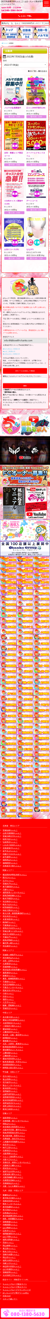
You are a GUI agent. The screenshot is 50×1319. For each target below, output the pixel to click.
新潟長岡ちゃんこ (10, 1088)
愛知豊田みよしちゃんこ (13, 1049)
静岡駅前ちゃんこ (10, 1038)
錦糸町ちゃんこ (9, 922)
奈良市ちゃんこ (9, 1144)
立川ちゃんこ (8, 880)
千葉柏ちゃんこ (9, 981)
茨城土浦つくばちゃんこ (13, 931)
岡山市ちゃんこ (9, 1257)
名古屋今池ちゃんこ (11, 1017)
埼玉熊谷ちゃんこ (10, 901)
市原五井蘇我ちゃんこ (12, 984)
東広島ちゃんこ (9, 1248)
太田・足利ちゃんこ (11, 960)
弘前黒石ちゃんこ (10, 842)
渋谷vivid (7, 1296)
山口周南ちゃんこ (10, 1227)
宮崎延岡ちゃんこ (10, 1272)
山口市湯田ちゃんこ (11, 1269)
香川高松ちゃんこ (10, 1209)
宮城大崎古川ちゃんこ (12, 836)
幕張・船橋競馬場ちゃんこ (14, 978)
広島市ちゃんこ (9, 1230)
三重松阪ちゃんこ (10, 1052)
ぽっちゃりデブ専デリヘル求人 (16, 1293)
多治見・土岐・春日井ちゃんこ (16, 1035)
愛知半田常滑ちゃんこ (12, 1058)
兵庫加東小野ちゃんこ (12, 1174)
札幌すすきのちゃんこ (12, 854)
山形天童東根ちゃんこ (12, 833)
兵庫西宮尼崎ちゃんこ (12, 1180)
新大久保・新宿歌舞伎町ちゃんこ (17, 913)
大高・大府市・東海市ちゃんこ (16, 1043)
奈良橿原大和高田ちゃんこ (14, 1126)
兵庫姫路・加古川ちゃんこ (14, 1138)
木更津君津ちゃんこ (11, 919)
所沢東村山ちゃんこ (11, 957)
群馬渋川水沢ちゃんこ (12, 928)
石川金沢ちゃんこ (10, 1082)
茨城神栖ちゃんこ (10, 966)
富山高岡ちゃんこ (10, 1079)
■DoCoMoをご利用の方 (11, 349)
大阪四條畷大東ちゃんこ (13, 1177)
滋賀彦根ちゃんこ (10, 1117)
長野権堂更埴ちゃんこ (12, 1097)
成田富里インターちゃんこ (14, 892)
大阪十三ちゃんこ (10, 1159)
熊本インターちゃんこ (12, 1203)
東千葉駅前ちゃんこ (11, 886)
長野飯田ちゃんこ (10, 1091)
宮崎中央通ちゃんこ (11, 1254)
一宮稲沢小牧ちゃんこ (12, 1026)
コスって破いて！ (10, 1299)
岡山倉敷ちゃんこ (10, 1245)
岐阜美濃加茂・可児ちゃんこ (15, 1061)
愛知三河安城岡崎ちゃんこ (14, 1020)
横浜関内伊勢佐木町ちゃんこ (15, 874)
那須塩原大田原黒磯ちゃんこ (15, 969)
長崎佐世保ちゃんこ (11, 1201)
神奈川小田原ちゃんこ (12, 934)
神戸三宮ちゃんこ (10, 1147)
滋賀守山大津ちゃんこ (12, 1171)
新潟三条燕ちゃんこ (11, 1109)
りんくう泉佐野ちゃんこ (13, 1156)
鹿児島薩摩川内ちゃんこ (13, 1215)
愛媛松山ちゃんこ (10, 1195)
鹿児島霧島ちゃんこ (11, 1207)
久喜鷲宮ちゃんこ (10, 963)
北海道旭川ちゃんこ (11, 848)
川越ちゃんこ (8, 889)
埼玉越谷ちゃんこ (10, 946)
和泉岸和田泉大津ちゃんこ (14, 1132)
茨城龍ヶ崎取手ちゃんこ (13, 954)
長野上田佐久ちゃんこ (12, 1106)
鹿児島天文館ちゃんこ (12, 1198)
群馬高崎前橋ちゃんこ (12, 895)
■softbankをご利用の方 (11, 354)
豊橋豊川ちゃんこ (10, 1040)
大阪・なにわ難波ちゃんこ (14, 1186)
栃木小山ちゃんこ (10, 904)
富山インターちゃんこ (12, 1085)
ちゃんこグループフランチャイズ (17, 1290)
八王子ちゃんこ (9, 1002)
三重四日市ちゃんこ (11, 1032)
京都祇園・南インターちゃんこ (16, 1120)
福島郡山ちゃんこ (10, 860)
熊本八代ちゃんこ (10, 1251)
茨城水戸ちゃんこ (10, 883)
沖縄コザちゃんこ (10, 1263)
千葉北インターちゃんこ (13, 987)
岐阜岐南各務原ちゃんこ (13, 1046)
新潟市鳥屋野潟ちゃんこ (13, 1100)
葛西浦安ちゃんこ (10, 972)
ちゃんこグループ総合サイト (15, 1284)
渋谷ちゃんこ (8, 996)
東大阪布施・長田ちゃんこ (14, 1135)
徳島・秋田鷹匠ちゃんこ (13, 1218)
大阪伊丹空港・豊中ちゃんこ (15, 1129)
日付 (5, 60)
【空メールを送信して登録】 (25, 371)
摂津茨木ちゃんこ (10, 1168)
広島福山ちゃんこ (10, 1213)
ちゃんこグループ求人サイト (15, 1287)
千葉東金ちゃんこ (10, 925)
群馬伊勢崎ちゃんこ (11, 940)
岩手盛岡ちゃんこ (10, 857)
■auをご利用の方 (9, 351)
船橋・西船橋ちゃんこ (12, 1005)
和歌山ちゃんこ (9, 1123)
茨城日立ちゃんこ (10, 1008)
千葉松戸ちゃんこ (10, 937)
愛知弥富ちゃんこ (10, 1029)
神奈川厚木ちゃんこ (11, 910)
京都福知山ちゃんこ (11, 1183)
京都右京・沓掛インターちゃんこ (17, 1162)
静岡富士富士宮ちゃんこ (13, 1067)
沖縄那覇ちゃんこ (10, 1224)
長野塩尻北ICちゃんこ (12, 1103)
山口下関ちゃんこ (10, 1236)
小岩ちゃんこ (8, 993)
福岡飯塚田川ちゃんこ (12, 1233)
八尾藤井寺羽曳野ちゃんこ (14, 1141)
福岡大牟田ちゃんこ (11, 1260)
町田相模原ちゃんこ (11, 907)
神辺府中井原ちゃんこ (12, 1266)
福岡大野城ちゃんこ (11, 1239)
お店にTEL (26, 16)
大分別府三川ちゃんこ (12, 1275)
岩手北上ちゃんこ (10, 851)
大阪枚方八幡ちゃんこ (12, 1165)
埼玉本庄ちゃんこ (10, 916)
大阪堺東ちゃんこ (10, 1153)
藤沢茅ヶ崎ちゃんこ (11, 943)
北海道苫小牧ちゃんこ (12, 866)
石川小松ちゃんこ (10, 1076)
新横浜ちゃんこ (9, 975)
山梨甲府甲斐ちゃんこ (12, 1094)
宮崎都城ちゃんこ (10, 1221)
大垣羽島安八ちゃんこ (12, 1023)
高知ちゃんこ (8, 1242)
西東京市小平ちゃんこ (12, 990)
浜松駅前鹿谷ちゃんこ (12, 1064)
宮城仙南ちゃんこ (10, 830)
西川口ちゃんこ (9, 877)
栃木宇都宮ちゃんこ (11, 898)
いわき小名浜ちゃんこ (12, 845)
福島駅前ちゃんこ (10, 863)
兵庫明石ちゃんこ (10, 1150)
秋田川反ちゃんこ (10, 839)
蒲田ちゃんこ (8, 999)
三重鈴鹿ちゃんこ (10, 1055)
